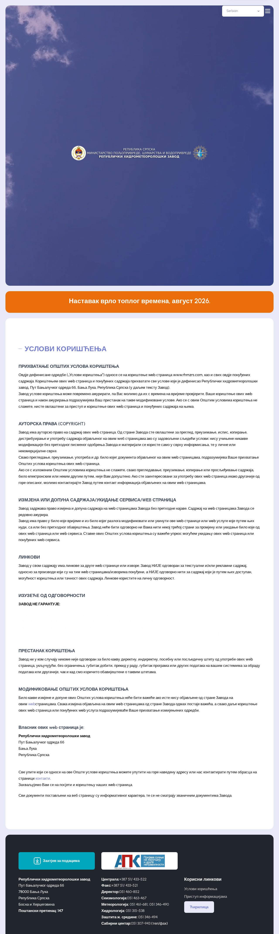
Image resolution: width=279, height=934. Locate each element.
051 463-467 (136, 898)
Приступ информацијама (205, 896)
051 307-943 (140, 923)
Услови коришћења (200, 889)
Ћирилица (199, 907)
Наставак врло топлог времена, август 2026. (139, 301)
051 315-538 (135, 910)
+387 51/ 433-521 (124, 885)
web (31, 704)
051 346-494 (148, 917)
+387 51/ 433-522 (132, 879)
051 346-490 (159, 904)
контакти (43, 778)
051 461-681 (139, 904)
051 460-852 (129, 891)
